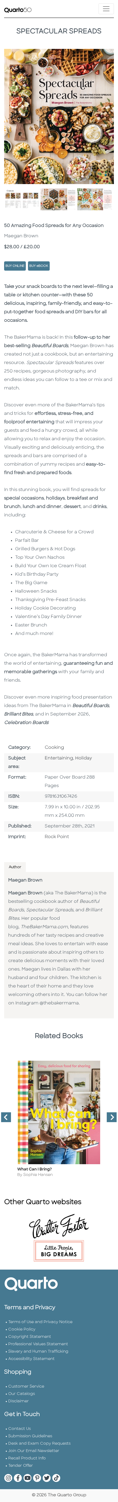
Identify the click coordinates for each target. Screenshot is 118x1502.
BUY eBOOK (38, 266)
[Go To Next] (109, 1119)
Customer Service (26, 1387)
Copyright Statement (29, 1337)
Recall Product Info (27, 1458)
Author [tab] (15, 867)
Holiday (83, 758)
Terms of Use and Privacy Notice (40, 1322)
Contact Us (19, 1429)
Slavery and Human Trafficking (38, 1352)
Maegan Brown (25, 880)
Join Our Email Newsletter (33, 1451)
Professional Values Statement (38, 1344)
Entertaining (59, 758)
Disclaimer (18, 1401)
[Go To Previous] (4, 1119)
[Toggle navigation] (106, 8)
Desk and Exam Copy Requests (39, 1444)
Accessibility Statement (31, 1359)
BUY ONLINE (14, 266)
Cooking (54, 748)
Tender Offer (20, 1466)
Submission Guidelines (30, 1436)
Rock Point (57, 837)
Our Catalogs (21, 1394)
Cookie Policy (21, 1329)
